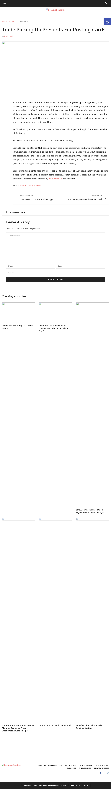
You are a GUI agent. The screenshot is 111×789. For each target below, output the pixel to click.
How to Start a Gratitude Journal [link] (55, 725)
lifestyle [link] (31, 186)
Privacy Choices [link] (101, 768)
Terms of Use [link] (101, 765)
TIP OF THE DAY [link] (8, 22)
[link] (107, 21)
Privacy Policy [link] (85, 765)
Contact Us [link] (70, 765)
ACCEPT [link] (86, 785)
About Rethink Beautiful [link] (50, 765)
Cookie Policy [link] (74, 785)
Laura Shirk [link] (9, 36)
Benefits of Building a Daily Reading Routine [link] (89, 726)
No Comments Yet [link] (17, 212)
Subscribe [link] (71, 768)
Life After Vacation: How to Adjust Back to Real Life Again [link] (90, 511)
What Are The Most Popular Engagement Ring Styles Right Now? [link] (53, 328)
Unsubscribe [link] (85, 768)
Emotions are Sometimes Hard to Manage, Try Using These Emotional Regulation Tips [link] (18, 728)
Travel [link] (39, 186)
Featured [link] (22, 186)
